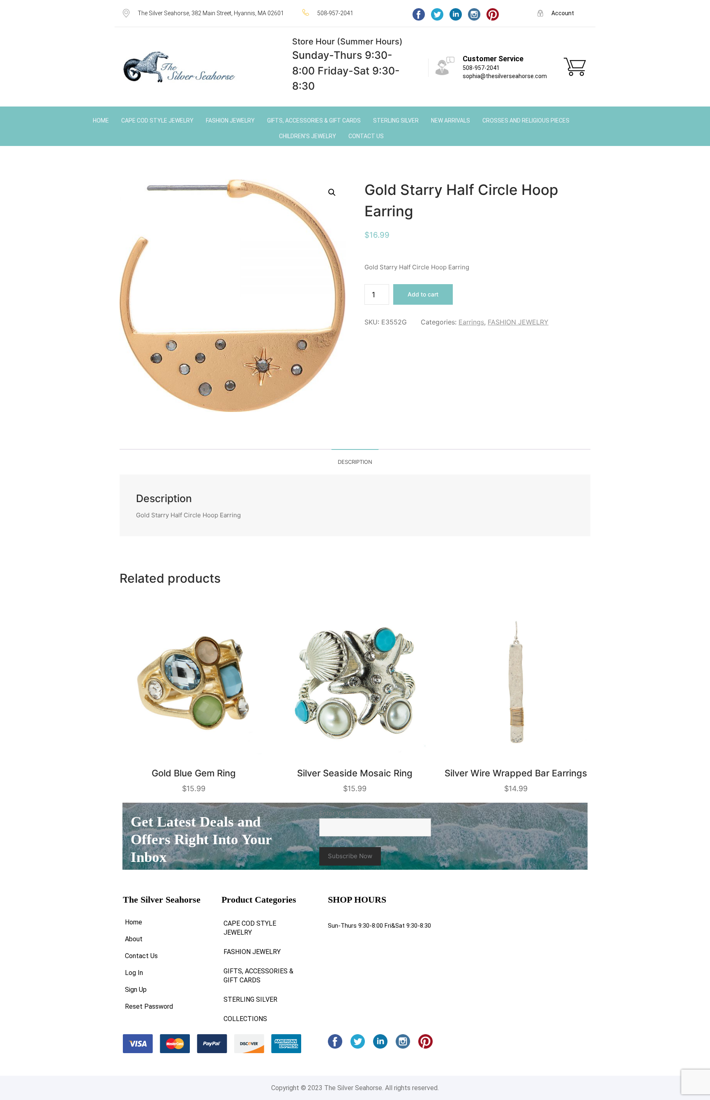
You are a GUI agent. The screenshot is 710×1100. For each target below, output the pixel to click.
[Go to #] (437, 14)
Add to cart (423, 294)
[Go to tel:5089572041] (349, 13)
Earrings (471, 322)
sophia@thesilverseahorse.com (505, 76)
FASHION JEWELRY (518, 322)
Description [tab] (355, 462)
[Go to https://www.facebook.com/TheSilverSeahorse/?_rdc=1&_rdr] (419, 14)
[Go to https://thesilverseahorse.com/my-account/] (562, 13)
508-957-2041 (481, 68)
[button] (332, 192)
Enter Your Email (345, 813)
